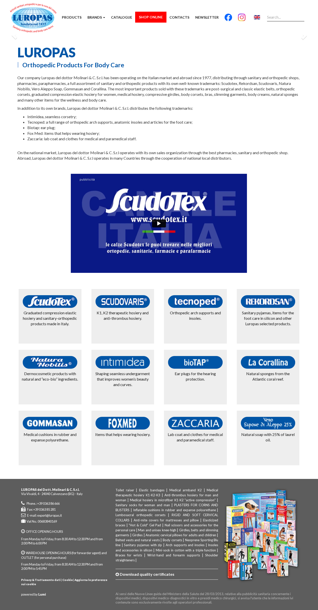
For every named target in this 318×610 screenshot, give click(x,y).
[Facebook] (228, 19)
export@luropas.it (49, 515)
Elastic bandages (151, 490)
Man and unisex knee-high (157, 530)
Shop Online (151, 17)
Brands (95, 17)
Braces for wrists (129, 555)
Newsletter (207, 17)
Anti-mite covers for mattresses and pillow (166, 520)
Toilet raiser (125, 490)
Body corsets (172, 540)
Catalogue (121, 17)
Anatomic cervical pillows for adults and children (181, 535)
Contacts (179, 17)
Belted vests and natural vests (138, 540)
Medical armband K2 (185, 490)
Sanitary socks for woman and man (143, 505)
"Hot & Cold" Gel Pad (145, 525)
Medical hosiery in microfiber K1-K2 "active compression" (173, 500)
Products (71, 17)
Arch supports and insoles (185, 545)
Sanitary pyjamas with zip (143, 545)
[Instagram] (241, 19)
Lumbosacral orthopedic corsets (140, 515)
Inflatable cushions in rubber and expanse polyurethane (174, 510)
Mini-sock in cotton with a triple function (186, 550)
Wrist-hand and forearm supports (173, 555)
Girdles (137, 535)
